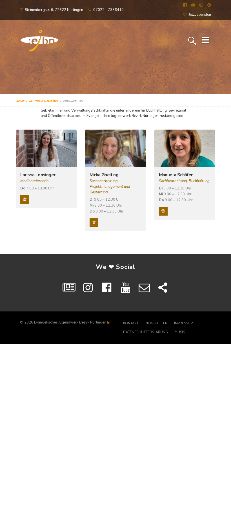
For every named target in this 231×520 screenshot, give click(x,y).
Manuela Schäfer (176, 175)
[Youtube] (125, 288)
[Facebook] (106, 288)
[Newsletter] (144, 288)
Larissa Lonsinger (37, 175)
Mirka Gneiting (104, 175)
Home (20, 101)
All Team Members (43, 101)
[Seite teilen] (163, 288)
